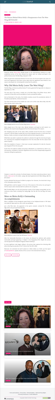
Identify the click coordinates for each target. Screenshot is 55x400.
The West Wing (15, 255)
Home (5, 12)
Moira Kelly (17, 72)
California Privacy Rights (40, 392)
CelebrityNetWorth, (10, 250)
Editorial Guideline (31, 392)
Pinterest (30, 235)
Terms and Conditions (14, 392)
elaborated (11, 176)
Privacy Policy (23, 392)
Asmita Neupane (9, 22)
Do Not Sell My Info (33, 394)
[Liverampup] (28, 1)
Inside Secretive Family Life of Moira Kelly (15, 324)
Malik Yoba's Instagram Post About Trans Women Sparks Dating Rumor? (21, 378)
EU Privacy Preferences (23, 394)
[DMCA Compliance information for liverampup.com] (47, 398)
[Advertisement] (27, 34)
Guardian (32, 124)
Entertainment (12, 12)
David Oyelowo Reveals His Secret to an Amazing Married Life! (19, 351)
